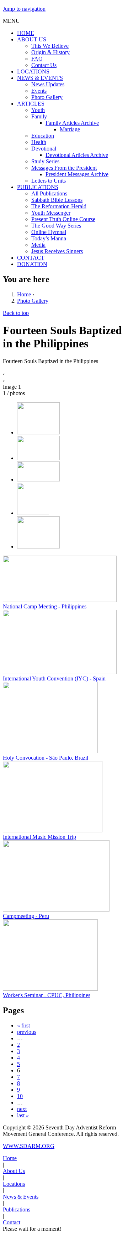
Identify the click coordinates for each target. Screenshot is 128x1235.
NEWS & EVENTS (40, 78)
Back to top (16, 313)
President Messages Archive (77, 174)
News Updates (47, 84)
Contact (11, 1222)
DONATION (32, 264)
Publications (16, 1209)
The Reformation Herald (58, 206)
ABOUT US (31, 39)
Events (39, 91)
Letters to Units (48, 181)
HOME (25, 33)
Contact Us (44, 65)
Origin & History (50, 52)
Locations (14, 1184)
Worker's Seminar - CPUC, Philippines (46, 995)
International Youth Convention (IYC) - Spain (54, 678)
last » (23, 1115)
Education (42, 136)
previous (26, 1032)
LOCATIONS (33, 71)
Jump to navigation (24, 9)
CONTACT (30, 258)
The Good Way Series (56, 226)
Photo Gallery (47, 97)
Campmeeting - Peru (26, 916)
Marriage (70, 129)
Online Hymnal (48, 232)
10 (20, 1096)
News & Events (20, 1197)
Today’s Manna (48, 238)
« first (23, 1025)
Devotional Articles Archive (77, 155)
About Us (14, 1171)
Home (24, 294)
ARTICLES (30, 104)
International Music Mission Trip (39, 837)
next (22, 1109)
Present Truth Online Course (63, 219)
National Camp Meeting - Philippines (44, 606)
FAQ (37, 59)
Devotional (43, 149)
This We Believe (50, 46)
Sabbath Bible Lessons (56, 200)
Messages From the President (64, 168)
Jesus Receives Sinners (57, 251)
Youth (38, 110)
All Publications (49, 193)
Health (38, 142)
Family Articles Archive (72, 123)
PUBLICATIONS (37, 187)
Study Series (45, 161)
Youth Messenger (50, 213)
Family (39, 116)
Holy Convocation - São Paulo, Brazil (45, 758)
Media (38, 245)
